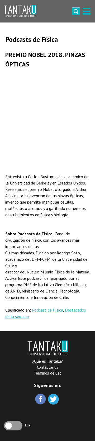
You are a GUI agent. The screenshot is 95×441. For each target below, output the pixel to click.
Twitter (54, 400)
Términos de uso (47, 373)
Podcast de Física (47, 310)
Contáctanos (47, 367)
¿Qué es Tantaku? (47, 361)
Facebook (41, 400)
